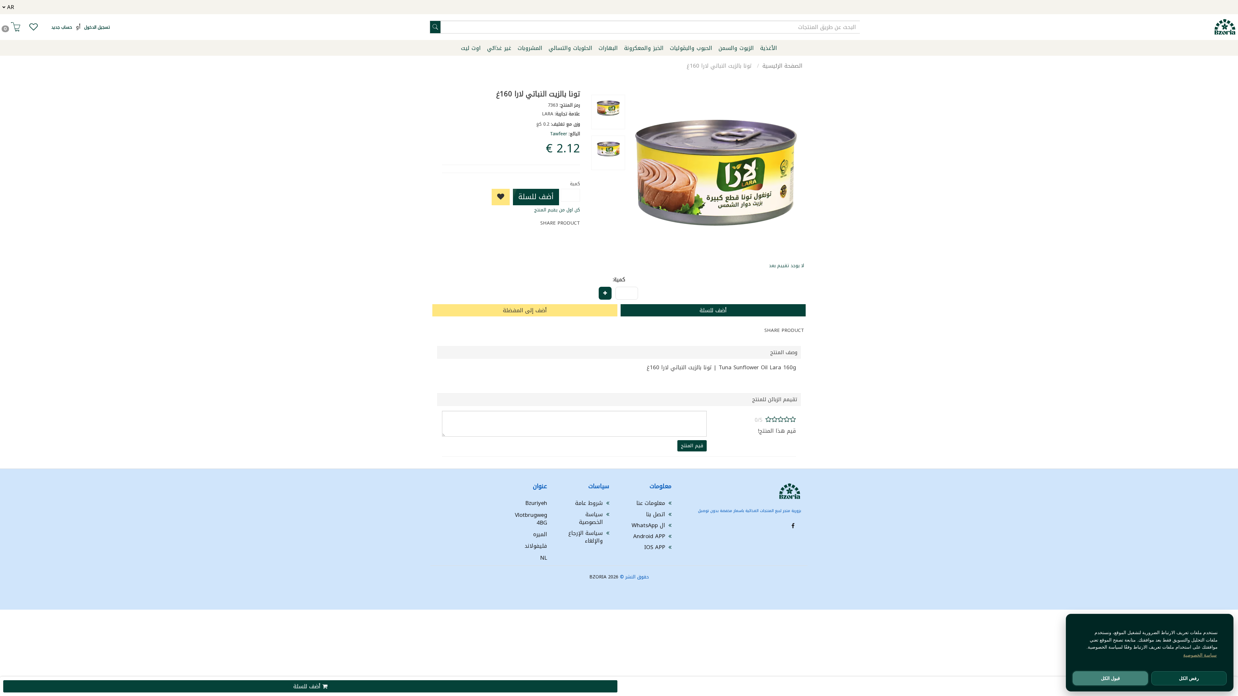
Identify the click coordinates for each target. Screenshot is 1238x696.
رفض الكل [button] (1189, 678)
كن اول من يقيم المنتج (557, 210)
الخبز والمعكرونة (643, 48)
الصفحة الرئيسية (782, 66)
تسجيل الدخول (97, 27)
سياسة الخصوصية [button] (1200, 655)
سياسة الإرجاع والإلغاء (585, 537)
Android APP (649, 536)
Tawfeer (558, 134)
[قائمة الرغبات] (33, 28)
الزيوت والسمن (736, 48)
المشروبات (530, 48)
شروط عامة (589, 503)
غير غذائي (499, 48)
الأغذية (768, 48)
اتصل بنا (655, 514)
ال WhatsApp (648, 525)
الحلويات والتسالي (570, 48)
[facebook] (793, 526)
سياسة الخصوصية (591, 518)
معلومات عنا (650, 503)
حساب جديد (61, 27)
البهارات (608, 48)
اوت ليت (471, 48)
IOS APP (654, 547)
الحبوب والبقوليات (691, 48)
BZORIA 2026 (603, 577)
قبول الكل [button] (1110, 678)
